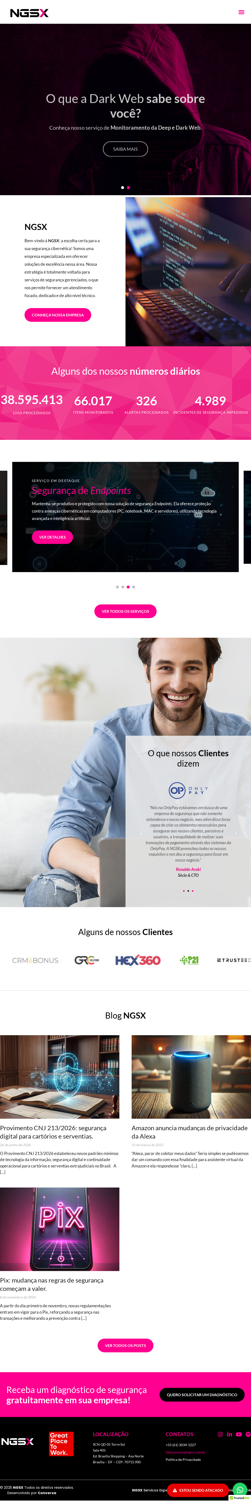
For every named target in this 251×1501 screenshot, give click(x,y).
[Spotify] (248, 1434)
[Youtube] (239, 1434)
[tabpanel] (125, 517)
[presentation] (117, 587)
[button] (241, 12)
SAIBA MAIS (125, 166)
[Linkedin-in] (229, 1434)
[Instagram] (220, 1434)
